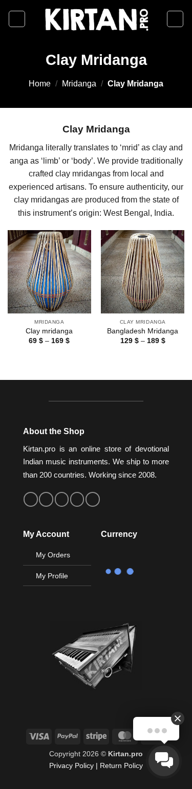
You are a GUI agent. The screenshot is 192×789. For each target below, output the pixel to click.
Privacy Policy (71, 765)
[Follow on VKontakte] (77, 499)
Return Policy (121, 765)
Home (40, 83)
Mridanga (79, 83)
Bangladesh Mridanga (142, 331)
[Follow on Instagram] (46, 499)
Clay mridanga (49, 331)
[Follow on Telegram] (93, 499)
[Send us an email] (62, 499)
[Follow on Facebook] (31, 499)
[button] (17, 19)
